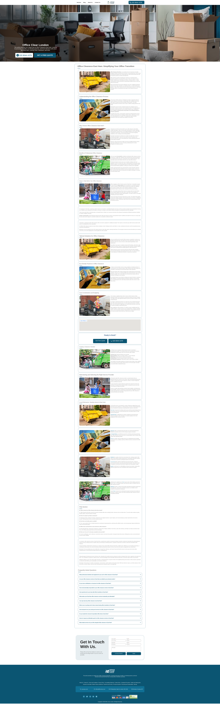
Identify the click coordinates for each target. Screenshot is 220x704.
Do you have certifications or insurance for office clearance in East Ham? (95, 583)
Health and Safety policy (136, 682)
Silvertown (112, 430)
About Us (90, 2)
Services (79, 2)
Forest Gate (113, 461)
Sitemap (135, 684)
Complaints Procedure (125, 682)
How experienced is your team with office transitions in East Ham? (93, 592)
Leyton (112, 466)
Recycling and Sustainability (127, 684)
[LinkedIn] (93, 696)
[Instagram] (90, 696)
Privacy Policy (101, 682)
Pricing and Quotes (117, 684)
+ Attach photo (119, 653)
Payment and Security (108, 684)
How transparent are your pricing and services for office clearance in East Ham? (96, 609)
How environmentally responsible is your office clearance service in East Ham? (96, 587)
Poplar (114, 491)
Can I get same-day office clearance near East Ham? (90, 600)
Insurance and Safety (87, 684)
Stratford (112, 457)
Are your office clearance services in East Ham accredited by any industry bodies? (97, 579)
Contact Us (97, 2)
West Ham (112, 410)
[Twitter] (87, 696)
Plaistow (112, 438)
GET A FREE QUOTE (45, 55)
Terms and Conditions (93, 682)
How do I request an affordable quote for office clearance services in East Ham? (96, 618)
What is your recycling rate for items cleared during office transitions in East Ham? (97, 605)
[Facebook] (84, 696)
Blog (84, 2)
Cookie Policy (117, 682)
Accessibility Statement (109, 682)
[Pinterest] (96, 696)
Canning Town (113, 414)
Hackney (112, 486)
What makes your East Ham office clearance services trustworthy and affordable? (97, 596)
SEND (134, 653)
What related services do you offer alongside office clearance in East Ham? (95, 622)
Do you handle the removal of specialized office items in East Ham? (94, 613)
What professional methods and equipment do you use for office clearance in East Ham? (98, 574)
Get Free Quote (100, 340)
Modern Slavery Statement (97, 684)
